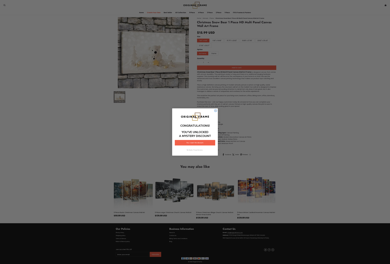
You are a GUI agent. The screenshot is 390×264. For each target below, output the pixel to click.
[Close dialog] (215, 110)
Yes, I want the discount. (195, 143)
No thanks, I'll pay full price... (195, 150)
